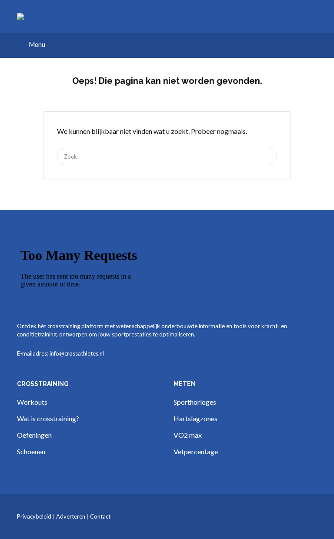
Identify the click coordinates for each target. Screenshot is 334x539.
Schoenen (31, 451)
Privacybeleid (34, 516)
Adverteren (70, 516)
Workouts (32, 402)
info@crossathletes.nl (77, 353)
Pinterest (299, 517)
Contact (100, 516)
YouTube (313, 517)
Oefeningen (34, 435)
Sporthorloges (195, 402)
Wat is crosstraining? (48, 418)
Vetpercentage (196, 451)
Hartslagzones (195, 418)
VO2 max (188, 435)
